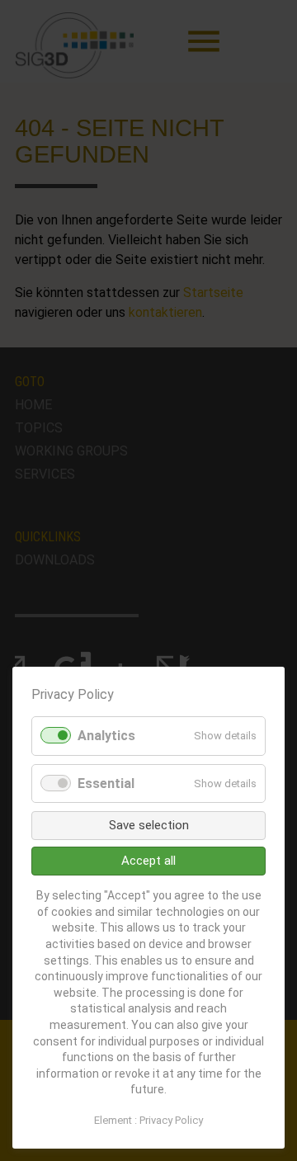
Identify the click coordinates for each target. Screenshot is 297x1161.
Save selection (149, 825)
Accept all (148, 860)
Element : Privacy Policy (148, 1120)
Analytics (106, 735)
